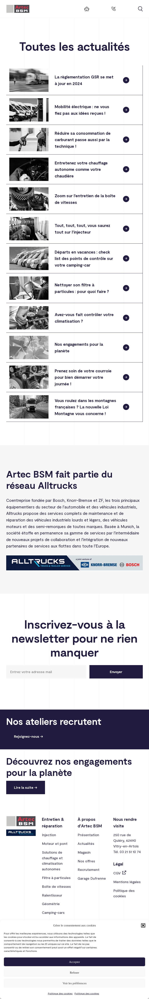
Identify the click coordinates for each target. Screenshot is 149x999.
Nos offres (86, 861)
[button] (143, 925)
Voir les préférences (75, 983)
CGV (117, 873)
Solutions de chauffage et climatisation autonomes (52, 860)
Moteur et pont (55, 843)
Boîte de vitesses (56, 886)
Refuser (74, 972)
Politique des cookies (60, 993)
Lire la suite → (25, 787)
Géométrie (51, 904)
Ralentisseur (52, 895)
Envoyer (116, 672)
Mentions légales (127, 882)
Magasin (84, 852)
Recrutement (89, 869)
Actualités (86, 843)
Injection (49, 835)
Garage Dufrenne (92, 878)
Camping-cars (53, 912)
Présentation (88, 835)
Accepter (74, 961)
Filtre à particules (56, 878)
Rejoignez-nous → (28, 736)
